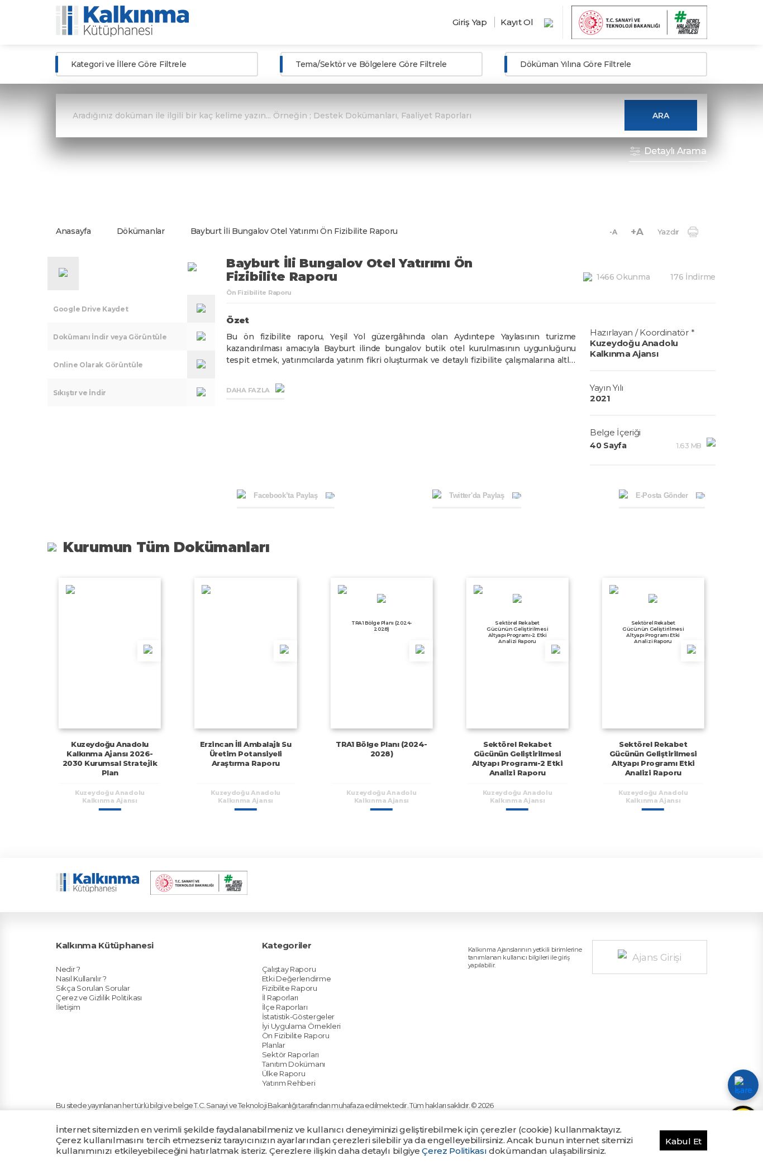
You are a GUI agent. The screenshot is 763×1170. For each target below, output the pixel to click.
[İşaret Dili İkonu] (743, 1085)
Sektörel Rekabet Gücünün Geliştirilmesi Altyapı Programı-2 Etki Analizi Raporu (517, 758)
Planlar (273, 1044)
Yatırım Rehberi (289, 1082)
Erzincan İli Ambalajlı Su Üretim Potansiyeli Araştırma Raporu (246, 754)
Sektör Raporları (290, 1054)
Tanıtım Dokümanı (293, 1063)
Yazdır (668, 231)
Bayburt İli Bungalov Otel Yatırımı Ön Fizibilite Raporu (294, 231)
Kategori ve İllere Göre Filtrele (128, 64)
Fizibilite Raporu (289, 988)
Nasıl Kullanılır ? (81, 978)
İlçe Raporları (285, 1007)
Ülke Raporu (284, 1073)
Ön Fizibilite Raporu (296, 1035)
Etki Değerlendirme (296, 978)
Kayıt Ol (516, 22)
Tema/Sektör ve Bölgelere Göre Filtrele (371, 64)
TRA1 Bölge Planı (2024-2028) (381, 749)
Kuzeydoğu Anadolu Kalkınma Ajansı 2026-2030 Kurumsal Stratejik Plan (110, 758)
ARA (660, 116)
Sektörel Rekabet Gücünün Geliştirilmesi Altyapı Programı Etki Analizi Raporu (653, 758)
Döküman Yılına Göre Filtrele (575, 64)
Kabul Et (683, 1141)
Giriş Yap (469, 22)
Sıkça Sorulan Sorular (93, 988)
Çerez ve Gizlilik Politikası (99, 997)
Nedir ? (68, 969)
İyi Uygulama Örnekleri (301, 1026)
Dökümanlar (141, 231)
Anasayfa (73, 231)
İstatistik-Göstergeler (298, 1016)
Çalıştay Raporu (289, 969)
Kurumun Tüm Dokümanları (166, 547)
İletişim (68, 1007)
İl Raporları (280, 997)
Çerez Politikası (454, 1150)
